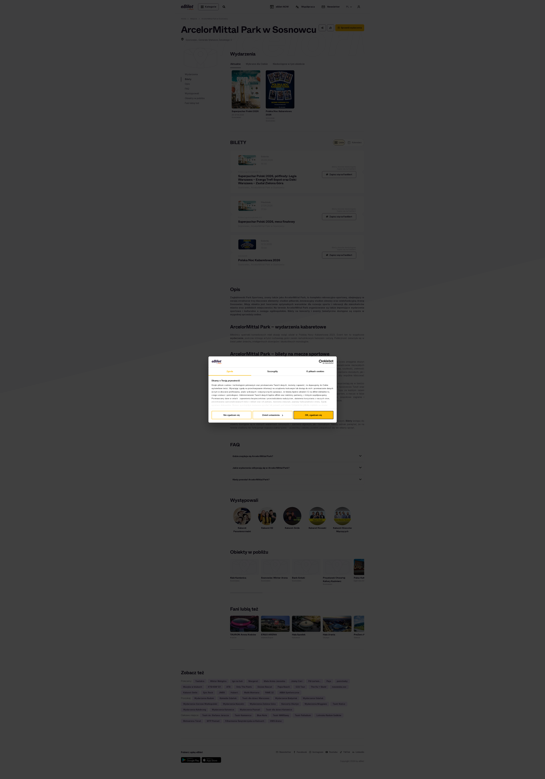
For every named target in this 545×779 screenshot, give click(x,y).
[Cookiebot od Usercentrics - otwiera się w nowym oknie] (320, 362)
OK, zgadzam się (313, 415)
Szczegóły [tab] (272, 371)
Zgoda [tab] (230, 371)
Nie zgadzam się (231, 415)
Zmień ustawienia (271, 415)
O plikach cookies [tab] (315, 371)
